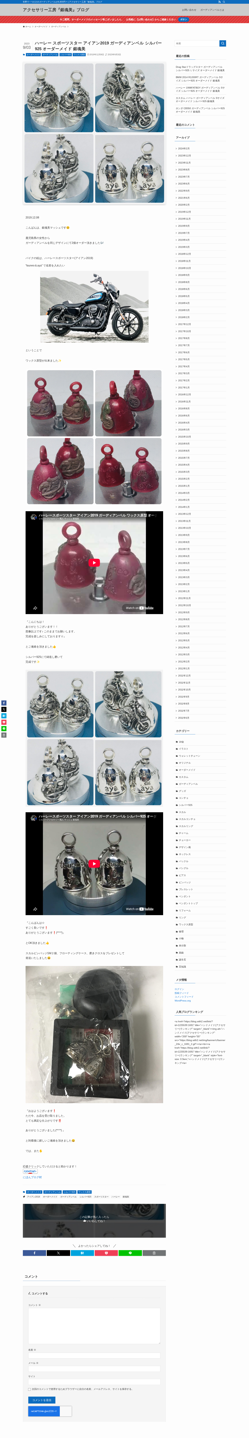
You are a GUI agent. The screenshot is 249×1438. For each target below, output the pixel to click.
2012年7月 (184, 626)
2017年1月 (184, 387)
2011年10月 (184, 689)
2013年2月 (184, 584)
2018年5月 (184, 296)
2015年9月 (184, 443)
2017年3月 (184, 373)
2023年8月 (184, 169)
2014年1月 (184, 507)
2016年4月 (184, 422)
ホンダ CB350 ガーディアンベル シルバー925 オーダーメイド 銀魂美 (200, 110)
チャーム (183, 833)
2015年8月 (184, 450)
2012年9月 (184, 612)
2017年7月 (184, 345)
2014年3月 (184, 493)
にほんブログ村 (32, 1177)
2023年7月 (184, 176)
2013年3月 (184, 577)
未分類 (182, 945)
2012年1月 (184, 668)
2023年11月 (184, 162)
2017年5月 (184, 359)
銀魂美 (126, 1197)
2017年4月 (184, 366)
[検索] (224, 2)
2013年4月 (184, 570)
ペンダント (185, 896)
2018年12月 (184, 254)
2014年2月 (184, 500)
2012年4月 (184, 647)
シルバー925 (65, 55)
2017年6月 (184, 352)
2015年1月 (184, 486)
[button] (34, 1253)
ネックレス (185, 854)
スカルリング (186, 826)
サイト (31, 1376)
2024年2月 (184, 148)
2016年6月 (184, 415)
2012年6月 (184, 633)
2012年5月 (184, 640)
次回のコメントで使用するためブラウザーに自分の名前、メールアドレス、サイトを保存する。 (83, 1389)
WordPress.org (183, 1000)
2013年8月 (184, 542)
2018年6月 (184, 289)
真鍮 (181, 952)
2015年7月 (184, 457)
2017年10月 (184, 331)
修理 (181, 931)
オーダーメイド (33, 55)
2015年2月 (184, 478)
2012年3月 (184, 654)
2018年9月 (184, 275)
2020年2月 (184, 204)
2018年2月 (184, 317)
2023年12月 (184, 155)
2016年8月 (184, 408)
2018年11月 (184, 261)
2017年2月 (184, 380)
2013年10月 (184, 528)
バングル (183, 868)
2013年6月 (184, 556)
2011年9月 (183, 696)
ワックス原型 (79, 55)
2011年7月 (183, 710)
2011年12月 (184, 675)
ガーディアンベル (50, 55)
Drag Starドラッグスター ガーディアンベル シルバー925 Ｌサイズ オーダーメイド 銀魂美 (200, 69)
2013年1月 (184, 591)
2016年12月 (184, 394)
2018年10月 (184, 268)
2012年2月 (184, 661)
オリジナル (185, 762)
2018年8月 (184, 282)
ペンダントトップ (188, 903)
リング (182, 917)
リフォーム (185, 910)
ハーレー (116, 1197)
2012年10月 (184, 605)
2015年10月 (184, 436)
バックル (183, 861)
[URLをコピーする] (154, 1253)
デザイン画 (185, 847)
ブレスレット (186, 889)
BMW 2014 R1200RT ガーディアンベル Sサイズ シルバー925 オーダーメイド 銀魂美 (199, 79)
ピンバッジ (185, 882)
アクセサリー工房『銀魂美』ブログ (56, 10)
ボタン (183, 19)
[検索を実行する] (222, 43)
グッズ (182, 791)
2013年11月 (184, 521)
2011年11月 (184, 682)
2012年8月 (184, 619)
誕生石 (182, 959)
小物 (181, 938)
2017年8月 (184, 338)
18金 (181, 741)
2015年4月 (184, 464)
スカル (182, 812)
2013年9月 (184, 535)
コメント (34, 1305)
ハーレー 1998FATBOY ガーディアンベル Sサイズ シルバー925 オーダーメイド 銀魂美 (200, 89)
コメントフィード (184, 996)
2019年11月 (184, 218)
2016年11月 (184, 401)
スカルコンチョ (187, 819)
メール (33, 1363)
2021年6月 (184, 197)
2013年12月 (184, 514)
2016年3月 (184, 429)
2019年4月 (184, 240)
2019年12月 (184, 211)
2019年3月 (184, 247)
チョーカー (185, 840)
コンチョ (183, 798)
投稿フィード (182, 993)
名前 (32, 1349)
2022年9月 (184, 190)
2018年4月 (184, 303)
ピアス (182, 875)
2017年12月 (184, 324)
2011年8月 (183, 703)
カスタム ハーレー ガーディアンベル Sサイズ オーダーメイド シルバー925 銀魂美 (200, 100)
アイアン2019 (33, 1197)
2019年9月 (184, 226)
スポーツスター (101, 1197)
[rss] (219, 2)
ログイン (179, 989)
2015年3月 (184, 471)
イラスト (183, 748)
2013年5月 (184, 563)
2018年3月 (184, 310)
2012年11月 (184, 598)
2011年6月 (183, 717)
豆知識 (182, 966)
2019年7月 (184, 233)
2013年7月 (184, 549)
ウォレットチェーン (189, 755)
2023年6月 (184, 183)
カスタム (183, 777)
